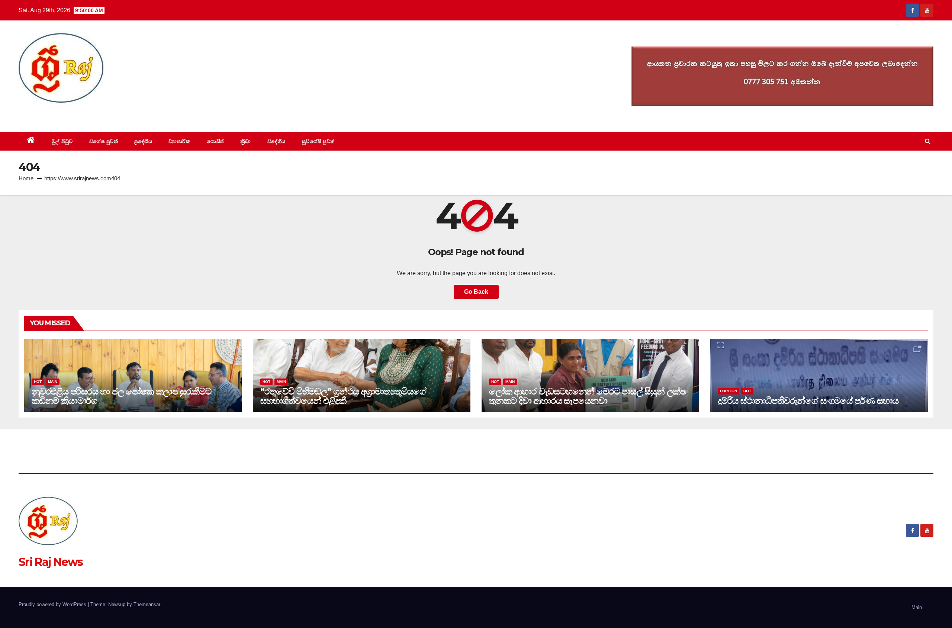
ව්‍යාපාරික (179, 141)
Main (52, 382)
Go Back (476, 292)
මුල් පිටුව (62, 141)
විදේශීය (276, 141)
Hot (38, 382)
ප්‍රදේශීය (143, 141)
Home (26, 178)
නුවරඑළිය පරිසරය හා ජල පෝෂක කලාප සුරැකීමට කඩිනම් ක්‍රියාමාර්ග (121, 396)
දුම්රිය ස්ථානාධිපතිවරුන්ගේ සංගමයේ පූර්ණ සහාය (808, 400)
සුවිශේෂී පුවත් (318, 141)
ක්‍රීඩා (245, 141)
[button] (927, 141)
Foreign (728, 391)
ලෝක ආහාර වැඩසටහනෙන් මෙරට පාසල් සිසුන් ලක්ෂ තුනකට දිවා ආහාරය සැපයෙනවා (587, 396)
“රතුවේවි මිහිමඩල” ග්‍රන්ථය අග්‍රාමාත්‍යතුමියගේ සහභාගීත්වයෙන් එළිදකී (343, 396)
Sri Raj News (51, 115)
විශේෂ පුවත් (103, 141)
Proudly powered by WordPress (53, 604)
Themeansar (147, 604)
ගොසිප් (215, 141)
